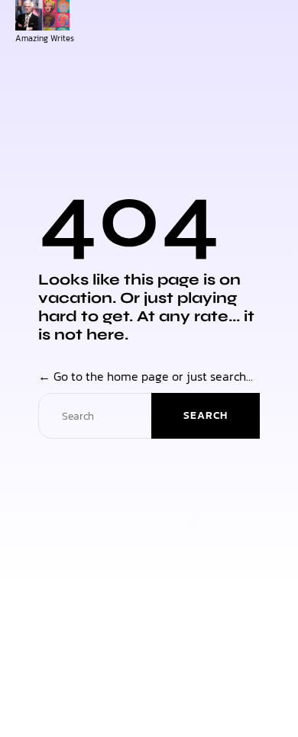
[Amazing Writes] (141, 15)
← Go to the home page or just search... (145, 376)
